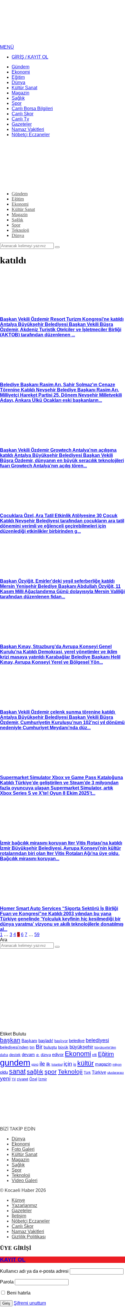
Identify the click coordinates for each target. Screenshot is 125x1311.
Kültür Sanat (24, 1154)
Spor (17, 1170)
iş (74, 1064)
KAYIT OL (13, 1260)
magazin (103, 1064)
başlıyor (61, 1041)
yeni (5, 1078)
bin (32, 1047)
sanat (17, 1071)
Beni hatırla (18, 1292)
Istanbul (57, 1064)
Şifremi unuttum (30, 1303)
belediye (77, 1040)
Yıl (14, 1079)
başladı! (45, 1040)
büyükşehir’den (105, 1047)
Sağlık (18, 1164)
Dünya (18, 1138)
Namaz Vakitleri (28, 1231)
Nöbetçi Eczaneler (31, 1221)
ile (42, 1064)
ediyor (58, 1054)
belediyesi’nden (14, 1047)
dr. (38, 1055)
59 (37, 934)
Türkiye (99, 1072)
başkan (10, 1040)
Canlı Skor (22, 1226)
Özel (33, 1079)
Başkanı (29, 1040)
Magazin (20, 1159)
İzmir (42, 1079)
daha (4, 1055)
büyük (63, 1047)
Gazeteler (22, 1210)
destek (15, 1055)
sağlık (35, 1071)
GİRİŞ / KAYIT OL (30, 56)
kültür (85, 1063)
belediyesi (97, 1040)
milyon (117, 1064)
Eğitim (106, 1054)
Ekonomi (78, 1053)
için (68, 1063)
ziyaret (22, 1079)
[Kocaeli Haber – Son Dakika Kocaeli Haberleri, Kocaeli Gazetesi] (43, 41)
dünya (46, 1055)
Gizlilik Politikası (29, 1236)
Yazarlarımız (24, 1205)
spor (50, 1071)
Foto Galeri (23, 1149)
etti (94, 1055)
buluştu (50, 1047)
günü (34, 1064)
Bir (39, 1047)
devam (28, 1054)
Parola (7, 1281)
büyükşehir (81, 1047)
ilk (48, 1064)
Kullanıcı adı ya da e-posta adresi (34, 1271)
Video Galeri (25, 1180)
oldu (4, 1072)
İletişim (19, 1215)
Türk (87, 1072)
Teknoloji (70, 1071)
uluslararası (115, 1072)
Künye (18, 1200)
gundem (15, 1062)
